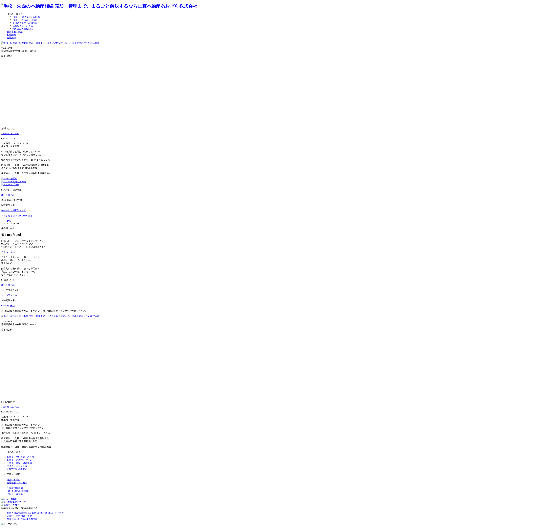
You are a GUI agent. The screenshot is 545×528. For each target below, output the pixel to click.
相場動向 (11, 34)
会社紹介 (11, 37)
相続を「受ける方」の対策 (26, 16)
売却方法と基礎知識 (22, 28)
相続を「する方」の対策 (24, 19)
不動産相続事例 (15, 488)
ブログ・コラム (15, 494)
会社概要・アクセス (17, 482)
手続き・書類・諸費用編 (24, 22)
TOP (9, 221)
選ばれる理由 (13, 479)
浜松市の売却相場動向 (18, 491)
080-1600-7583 (10, 133)
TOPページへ (8, 252)
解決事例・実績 (15, 31)
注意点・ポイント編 (22, 25)
